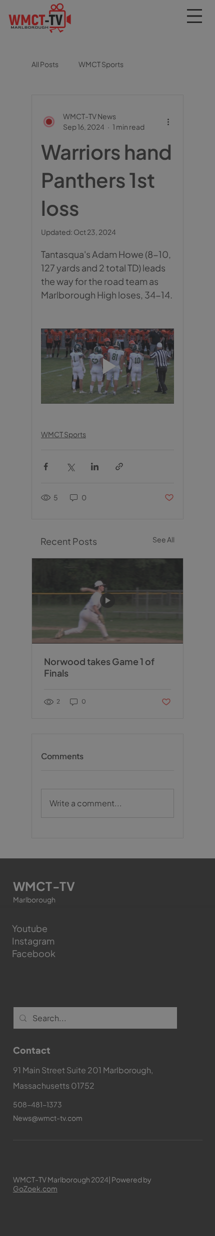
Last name (130, 973)
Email (51, 1020)
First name (57, 973)
